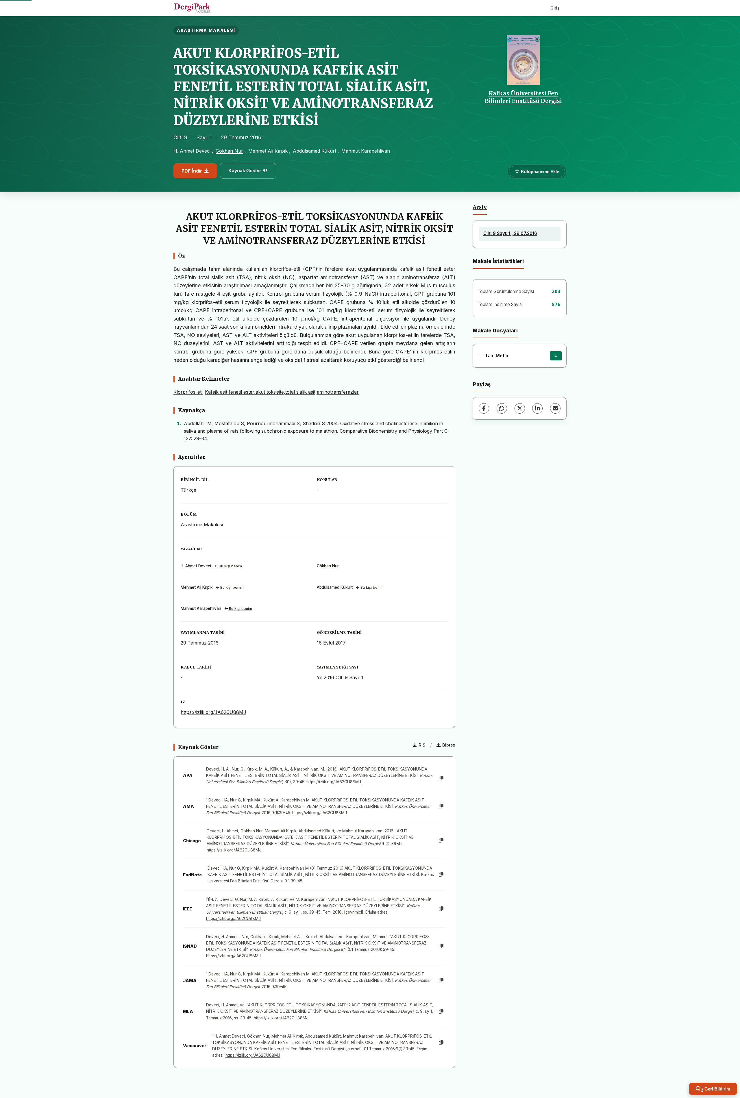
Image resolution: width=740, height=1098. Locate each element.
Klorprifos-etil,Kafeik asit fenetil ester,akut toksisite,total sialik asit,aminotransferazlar (266, 392)
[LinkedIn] (537, 408)
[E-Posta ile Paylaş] (555, 408)
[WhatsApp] (502, 408)
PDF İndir (192, 171)
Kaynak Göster (244, 170)
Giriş (555, 7)
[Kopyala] (441, 778)
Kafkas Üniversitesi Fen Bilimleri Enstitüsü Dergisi (523, 97)
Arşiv (480, 207)
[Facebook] (484, 408)
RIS (422, 745)
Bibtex (448, 745)
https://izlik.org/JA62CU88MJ (213, 712)
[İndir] (556, 355)
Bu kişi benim (230, 566)
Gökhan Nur (229, 151)
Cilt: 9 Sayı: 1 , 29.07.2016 (510, 233)
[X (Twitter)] (520, 408)
